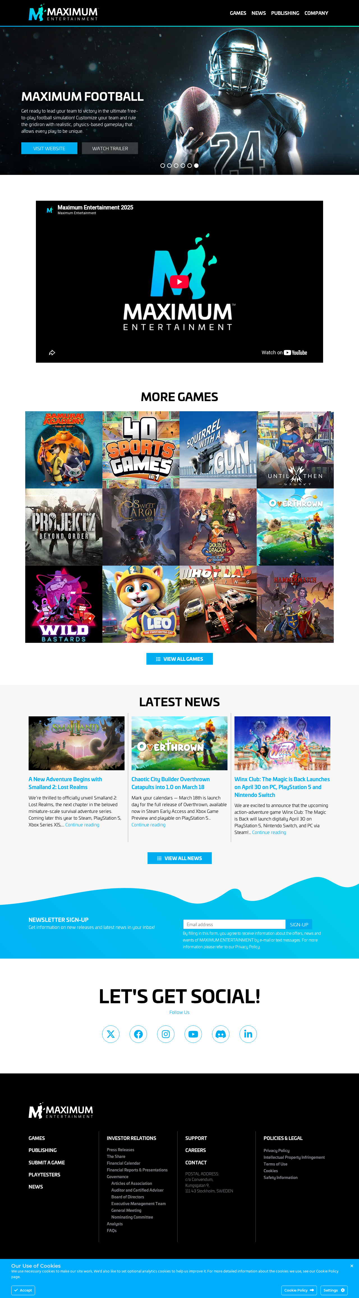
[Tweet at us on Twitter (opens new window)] (110, 1034)
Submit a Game (47, 1162)
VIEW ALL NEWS (183, 858)
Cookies (271, 1170)
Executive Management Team (138, 1203)
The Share (116, 1156)
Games (238, 12)
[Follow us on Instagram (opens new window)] (165, 1034)
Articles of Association (131, 1183)
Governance (117, 1176)
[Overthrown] (295, 527)
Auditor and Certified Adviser (137, 1190)
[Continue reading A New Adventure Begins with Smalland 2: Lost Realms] (77, 772)
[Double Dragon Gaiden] (218, 527)
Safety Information (281, 1177)
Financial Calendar (123, 1163)
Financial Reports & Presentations (137, 1170)
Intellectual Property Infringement (294, 1157)
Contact (196, 1162)
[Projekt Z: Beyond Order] (63, 527)
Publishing (285, 12)
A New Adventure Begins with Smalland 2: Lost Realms (65, 783)
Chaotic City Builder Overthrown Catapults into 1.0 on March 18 (171, 783)
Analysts (115, 1223)
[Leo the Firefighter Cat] (141, 604)
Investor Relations (131, 1137)
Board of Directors (127, 1196)
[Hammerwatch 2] (295, 604)
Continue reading (82, 824)
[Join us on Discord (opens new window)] (220, 1034)
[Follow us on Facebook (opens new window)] (138, 1034)
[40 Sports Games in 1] (141, 449)
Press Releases (120, 1149)
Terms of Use (275, 1164)
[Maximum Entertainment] (64, 19)
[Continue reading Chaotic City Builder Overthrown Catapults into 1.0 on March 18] (179, 772)
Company (316, 12)
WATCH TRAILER (110, 148)
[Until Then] (295, 449)
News (259, 12)
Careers (195, 1149)
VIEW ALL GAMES (183, 658)
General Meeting (126, 1210)
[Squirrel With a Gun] (218, 449)
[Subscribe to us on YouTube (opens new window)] (193, 1034)
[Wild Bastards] (63, 604)
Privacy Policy (247, 946)
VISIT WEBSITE (49, 148)
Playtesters (44, 1174)
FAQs (112, 1230)
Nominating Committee (132, 1217)
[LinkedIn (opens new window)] (248, 1034)
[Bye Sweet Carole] (141, 527)
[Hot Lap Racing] (218, 604)
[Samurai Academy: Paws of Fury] (63, 449)
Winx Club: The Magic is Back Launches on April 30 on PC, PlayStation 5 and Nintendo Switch (282, 786)
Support (196, 1137)
